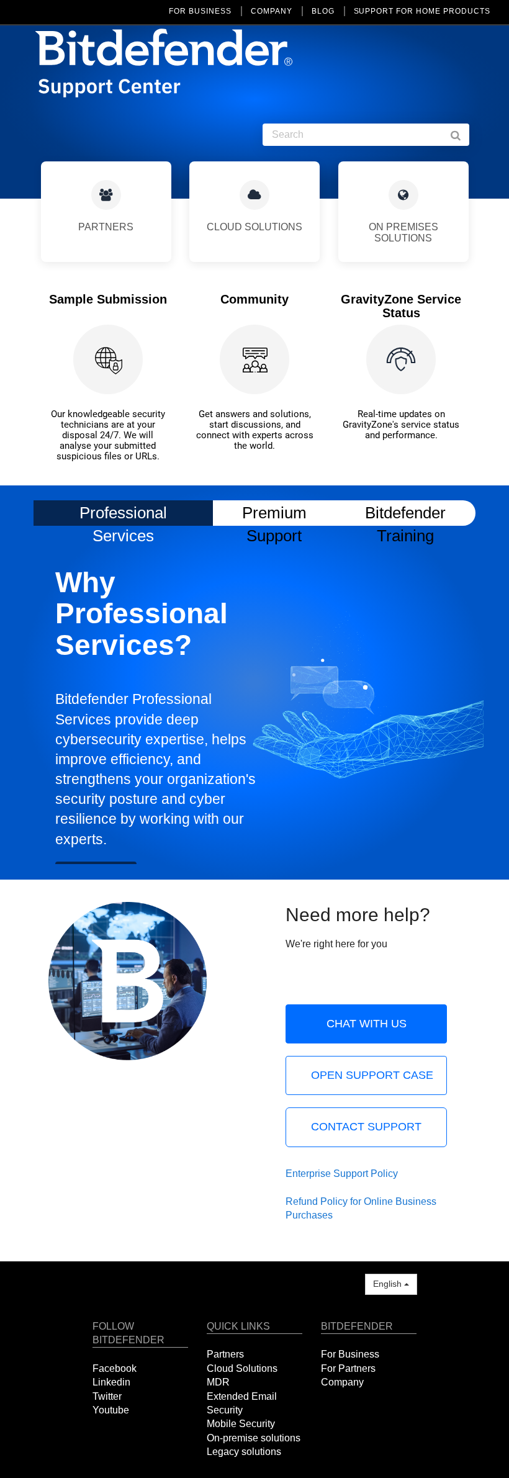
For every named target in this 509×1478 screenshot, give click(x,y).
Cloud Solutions (242, 1368)
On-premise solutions (253, 1438)
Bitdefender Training (405, 512)
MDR (218, 1382)
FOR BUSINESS (200, 11)
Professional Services (123, 514)
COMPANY (271, 11)
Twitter (107, 1396)
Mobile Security (241, 1423)
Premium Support (274, 512)
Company (342, 1382)
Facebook (114, 1368)
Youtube (110, 1410)
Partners (225, 1354)
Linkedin (111, 1382)
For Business (350, 1354)
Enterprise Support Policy (342, 1173)
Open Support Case (372, 1075)
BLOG (323, 11)
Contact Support (366, 1126)
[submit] (462, 135)
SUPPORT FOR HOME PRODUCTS (422, 11)
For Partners (348, 1368)
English (388, 1284)
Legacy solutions (244, 1451)
